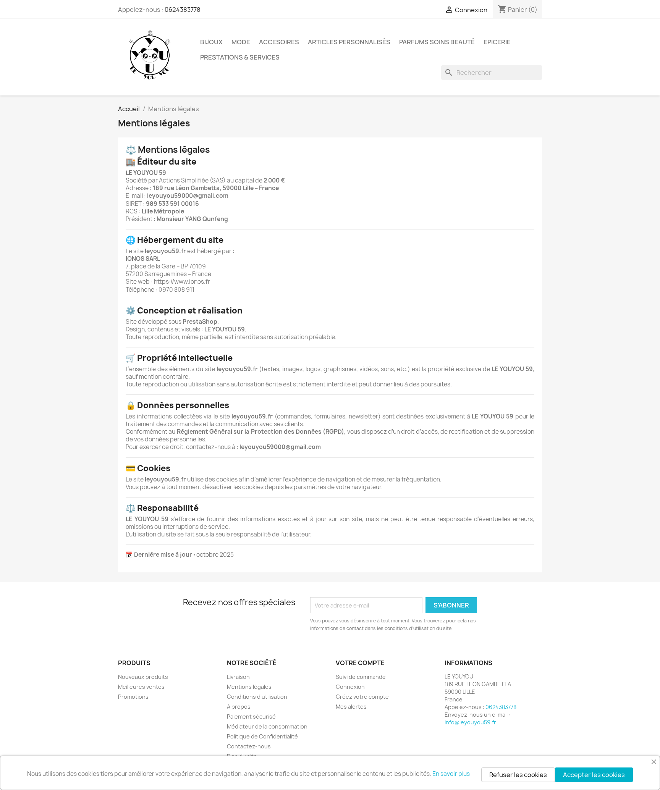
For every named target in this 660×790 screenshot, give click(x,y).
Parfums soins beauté (437, 42)
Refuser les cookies (518, 775)
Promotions (133, 696)
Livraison (238, 676)
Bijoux (211, 42)
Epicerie (497, 42)
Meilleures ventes (141, 686)
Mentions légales (249, 686)
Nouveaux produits (143, 676)
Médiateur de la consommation (267, 726)
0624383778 (183, 9)
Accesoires (279, 42)
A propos (239, 706)
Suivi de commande (361, 676)
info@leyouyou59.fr (470, 722)
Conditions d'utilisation (257, 696)
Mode (240, 42)
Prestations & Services (240, 57)
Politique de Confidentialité (262, 736)
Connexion (350, 686)
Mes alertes (351, 706)
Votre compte (360, 663)
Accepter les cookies (594, 775)
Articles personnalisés (349, 42)
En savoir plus (451, 774)
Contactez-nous (249, 746)
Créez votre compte (362, 696)
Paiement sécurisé (251, 716)
